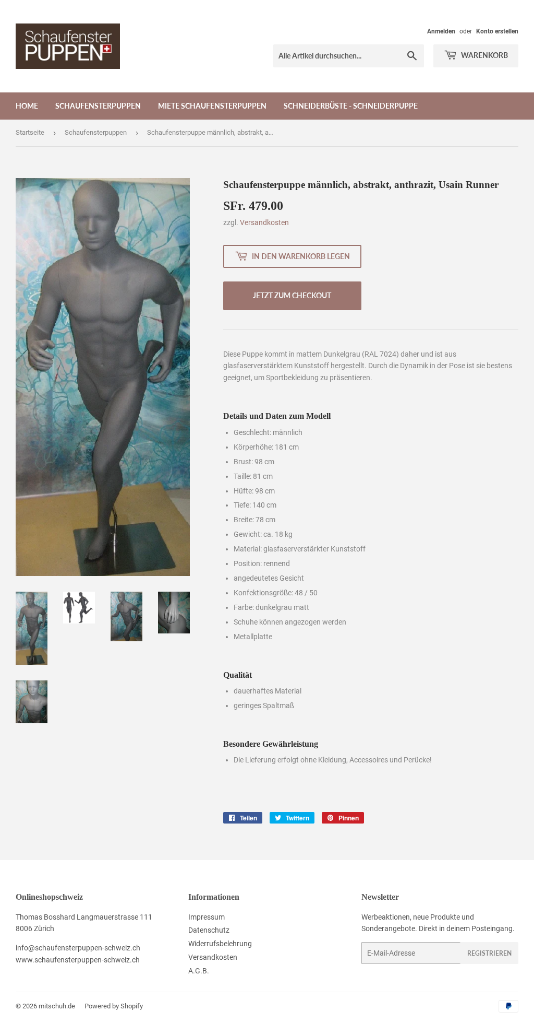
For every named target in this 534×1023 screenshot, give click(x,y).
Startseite (30, 132)
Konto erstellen (497, 31)
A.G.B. (198, 971)
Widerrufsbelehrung (220, 943)
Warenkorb (483, 55)
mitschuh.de (57, 1006)
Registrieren (489, 953)
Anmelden (441, 31)
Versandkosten (264, 222)
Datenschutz (208, 930)
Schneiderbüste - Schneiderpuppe (351, 105)
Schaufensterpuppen (98, 105)
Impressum (206, 917)
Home (27, 105)
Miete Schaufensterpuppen (212, 105)
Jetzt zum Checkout (292, 295)
